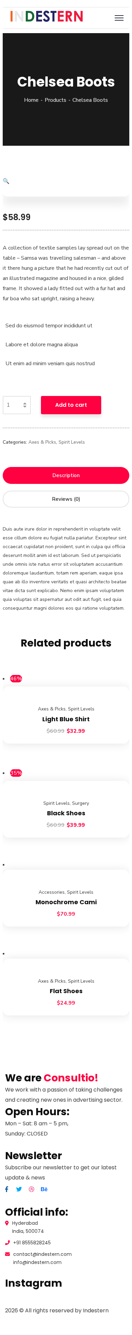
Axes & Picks (42, 442)
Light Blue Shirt (66, 719)
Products (55, 100)
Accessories (52, 892)
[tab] (66, 475)
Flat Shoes (66, 991)
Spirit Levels (72, 442)
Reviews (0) (66, 499)
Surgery (80, 803)
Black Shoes (66, 813)
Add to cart (71, 405)
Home (31, 100)
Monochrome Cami (66, 902)
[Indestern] (46, 23)
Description (66, 475)
